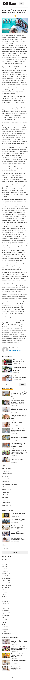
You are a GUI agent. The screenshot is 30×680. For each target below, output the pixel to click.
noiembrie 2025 (6, 580)
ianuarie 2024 (5, 631)
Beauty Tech (6, 487)
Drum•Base (15, 675)
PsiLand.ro (6, 492)
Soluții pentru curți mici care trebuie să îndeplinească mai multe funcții (18, 459)
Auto (17, 16)
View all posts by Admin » (15, 350)
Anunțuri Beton (7, 505)
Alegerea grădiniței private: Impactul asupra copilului (18, 532)
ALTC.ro (5, 497)
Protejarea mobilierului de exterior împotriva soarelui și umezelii (19, 437)
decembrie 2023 (6, 633)
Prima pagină (15, 677)
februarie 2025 (6, 601)
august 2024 (5, 615)
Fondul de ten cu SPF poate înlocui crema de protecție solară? (18, 417)
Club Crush (6, 479)
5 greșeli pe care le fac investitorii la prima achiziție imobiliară (19, 409)
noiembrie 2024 (6, 608)
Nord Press (6, 502)
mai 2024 (4, 622)
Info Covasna (6, 500)
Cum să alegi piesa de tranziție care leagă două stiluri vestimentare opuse (19, 445)
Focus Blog (6, 495)
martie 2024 (5, 626)
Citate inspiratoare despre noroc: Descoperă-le (18, 514)
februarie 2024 (6, 629)
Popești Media (7, 468)
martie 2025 (5, 599)
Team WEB (6, 476)
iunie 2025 (5, 592)
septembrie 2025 (6, 585)
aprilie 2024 (5, 624)
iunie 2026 (5, 564)
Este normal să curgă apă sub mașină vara (19, 360)
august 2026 (5, 559)
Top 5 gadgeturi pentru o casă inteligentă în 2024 (19, 667)
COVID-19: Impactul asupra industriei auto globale (18, 520)
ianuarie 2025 (5, 603)
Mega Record (7, 489)
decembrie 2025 (6, 578)
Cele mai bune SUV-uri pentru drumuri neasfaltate (19, 368)
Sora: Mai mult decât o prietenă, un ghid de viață (18, 538)
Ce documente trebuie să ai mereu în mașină (20, 376)
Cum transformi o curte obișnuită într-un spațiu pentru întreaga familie (17, 402)
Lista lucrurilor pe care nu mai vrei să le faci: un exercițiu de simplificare (19, 641)
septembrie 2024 (6, 613)
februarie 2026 (6, 573)
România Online (7, 473)
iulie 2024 (4, 617)
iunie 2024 (5, 620)
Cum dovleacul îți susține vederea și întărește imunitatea (17, 655)
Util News (6, 471)
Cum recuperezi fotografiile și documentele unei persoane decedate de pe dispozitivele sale (19, 394)
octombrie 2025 (6, 583)
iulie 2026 (4, 562)
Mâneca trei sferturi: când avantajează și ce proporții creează (18, 430)
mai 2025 (4, 594)
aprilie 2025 (5, 596)
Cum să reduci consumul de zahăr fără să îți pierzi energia (19, 661)
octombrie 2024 (6, 610)
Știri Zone (5, 466)
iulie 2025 (4, 589)
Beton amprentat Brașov (10, 484)
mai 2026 (4, 566)
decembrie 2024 (6, 606)
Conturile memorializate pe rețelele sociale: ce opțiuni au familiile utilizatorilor (19, 452)
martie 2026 (5, 571)
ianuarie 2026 (5, 576)
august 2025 (5, 587)
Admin (5, 16)
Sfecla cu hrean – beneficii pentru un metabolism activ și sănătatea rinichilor (19, 648)
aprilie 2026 (5, 569)
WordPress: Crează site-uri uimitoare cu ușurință (18, 526)
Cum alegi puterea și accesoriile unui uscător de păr (19, 423)
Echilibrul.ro (6, 481)
